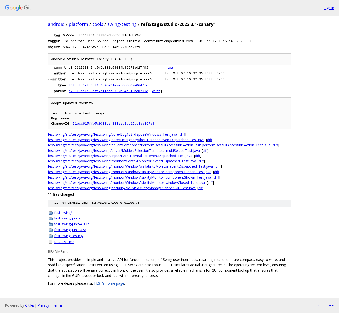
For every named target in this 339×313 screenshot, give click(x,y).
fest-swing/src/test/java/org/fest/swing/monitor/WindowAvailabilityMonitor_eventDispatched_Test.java (130, 166)
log (170, 67)
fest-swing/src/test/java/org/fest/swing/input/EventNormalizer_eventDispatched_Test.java (120, 155)
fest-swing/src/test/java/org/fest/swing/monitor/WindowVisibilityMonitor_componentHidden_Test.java (129, 171)
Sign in (329, 7)
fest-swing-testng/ (68, 235)
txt (318, 305)
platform (78, 24)
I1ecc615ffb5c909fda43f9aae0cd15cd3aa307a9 (113, 123)
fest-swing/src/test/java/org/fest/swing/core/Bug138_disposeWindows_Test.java (112, 134)
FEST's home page (109, 283)
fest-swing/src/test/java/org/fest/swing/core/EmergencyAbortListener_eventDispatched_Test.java (126, 139)
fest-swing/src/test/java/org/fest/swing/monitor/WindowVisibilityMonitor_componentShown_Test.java (129, 177)
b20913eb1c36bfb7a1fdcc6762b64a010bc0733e (108, 91)
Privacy (43, 305)
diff (156, 91)
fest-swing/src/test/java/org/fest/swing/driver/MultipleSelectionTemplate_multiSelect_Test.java (124, 150)
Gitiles (30, 305)
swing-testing (122, 24)
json (330, 305)
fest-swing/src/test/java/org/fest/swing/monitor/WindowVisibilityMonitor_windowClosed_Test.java (126, 182)
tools (97, 24)
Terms (57, 305)
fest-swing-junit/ (67, 218)
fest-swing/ (63, 212)
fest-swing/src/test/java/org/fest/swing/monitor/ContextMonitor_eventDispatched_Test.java (122, 161)
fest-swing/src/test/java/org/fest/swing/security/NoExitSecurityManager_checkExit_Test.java (122, 188)
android (56, 24)
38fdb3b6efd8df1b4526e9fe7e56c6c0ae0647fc (108, 85)
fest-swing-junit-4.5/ (70, 229)
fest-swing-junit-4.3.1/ (71, 224)
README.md (64, 241)
